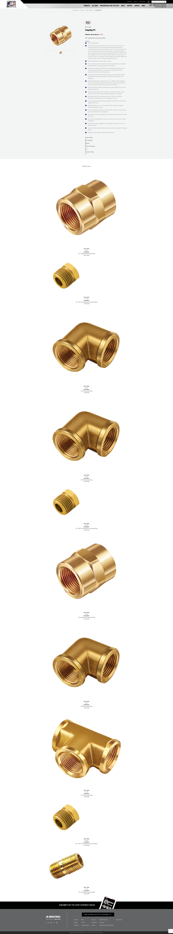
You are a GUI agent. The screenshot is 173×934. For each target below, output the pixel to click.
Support (129, 6)
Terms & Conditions (99, 932)
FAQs (82, 919)
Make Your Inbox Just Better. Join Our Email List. (98, 914)
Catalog (136, 1)
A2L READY (95, 6)
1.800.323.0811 (142, 1)
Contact (137, 6)
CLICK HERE (62, 905)
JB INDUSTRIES (157, 5)
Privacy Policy (119, 919)
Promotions (102, 922)
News (143, 6)
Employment (94, 922)
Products (87, 6)
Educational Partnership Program (107, 925)
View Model (86, 255)
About (123, 6)
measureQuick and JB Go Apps (109, 6)
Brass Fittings (89, 10)
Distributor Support (104, 919)
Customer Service (85, 925)
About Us (94, 919)
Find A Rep (129, 1)
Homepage (75, 10)
